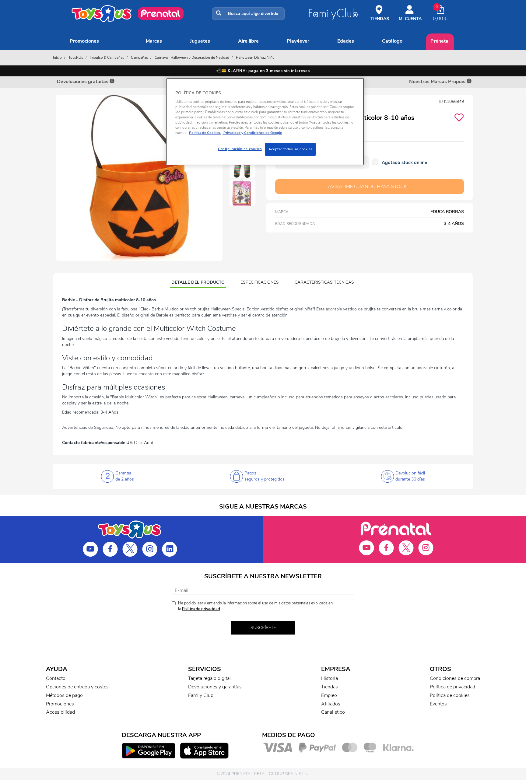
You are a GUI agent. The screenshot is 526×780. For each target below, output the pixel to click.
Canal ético (333, 712)
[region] (265, 121)
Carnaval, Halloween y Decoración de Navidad (192, 57)
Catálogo (392, 41)
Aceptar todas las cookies (290, 149)
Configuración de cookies (240, 148)
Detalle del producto (198, 283)
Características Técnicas (324, 282)
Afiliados (330, 704)
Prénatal (440, 41)
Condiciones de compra (455, 678)
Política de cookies (450, 695)
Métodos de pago (64, 695)
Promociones (84, 41)
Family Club (200, 695)
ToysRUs (75, 57)
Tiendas (329, 687)
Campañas (139, 57)
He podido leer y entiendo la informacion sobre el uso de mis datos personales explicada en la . (255, 606)
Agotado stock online (404, 162)
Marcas (154, 41)
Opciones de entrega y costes (77, 687)
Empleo (329, 695)
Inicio (57, 57)
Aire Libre (248, 41)
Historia (329, 678)
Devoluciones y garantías (215, 687)
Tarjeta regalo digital (209, 678)
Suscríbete (263, 628)
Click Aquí (143, 443)
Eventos (438, 704)
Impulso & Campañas (107, 57)
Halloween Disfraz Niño (255, 57)
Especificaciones (259, 282)
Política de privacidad (201, 609)
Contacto (55, 678)
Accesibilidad (60, 712)
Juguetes (200, 41)
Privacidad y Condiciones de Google (252, 132)
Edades (345, 41)
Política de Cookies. (205, 132)
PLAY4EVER (298, 41)
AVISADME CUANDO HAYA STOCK (367, 186)
